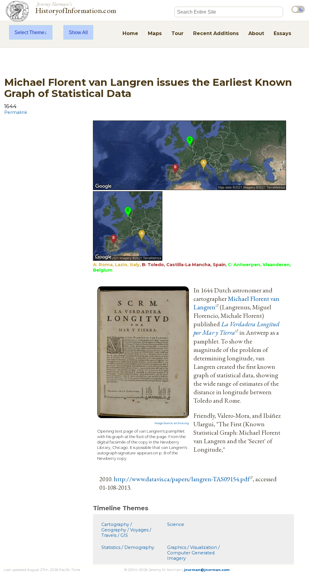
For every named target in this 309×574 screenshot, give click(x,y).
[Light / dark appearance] (298, 9)
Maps (155, 33)
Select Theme (29, 32)
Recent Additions (216, 33)
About (256, 33)
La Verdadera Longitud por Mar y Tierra (236, 328)
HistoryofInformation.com (75, 7)
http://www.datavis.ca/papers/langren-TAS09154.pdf (182, 479)
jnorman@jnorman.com (207, 570)
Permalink (15, 112)
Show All (78, 32)
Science (175, 524)
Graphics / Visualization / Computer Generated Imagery (193, 553)
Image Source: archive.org (171, 423)
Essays (282, 33)
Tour (177, 33)
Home (130, 33)
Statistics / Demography (127, 547)
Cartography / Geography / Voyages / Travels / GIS (126, 530)
